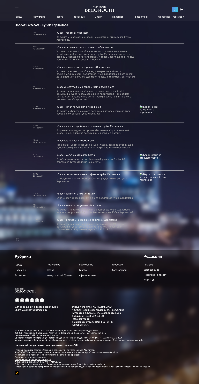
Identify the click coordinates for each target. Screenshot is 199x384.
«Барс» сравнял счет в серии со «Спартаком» (83, 67)
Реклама (148, 264)
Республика (38, 16)
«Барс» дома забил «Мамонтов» (75, 140)
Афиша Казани (87, 275)
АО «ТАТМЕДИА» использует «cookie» (34, 352)
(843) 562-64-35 (103, 321)
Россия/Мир (141, 16)
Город (18, 16)
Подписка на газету (155, 274)
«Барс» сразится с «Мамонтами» (76, 193)
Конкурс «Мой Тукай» (59, 275)
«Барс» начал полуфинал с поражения (79, 106)
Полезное (117, 16)
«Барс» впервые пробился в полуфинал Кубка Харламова (90, 126)
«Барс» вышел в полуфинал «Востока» (79, 205)
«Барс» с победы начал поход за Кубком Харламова (87, 219)
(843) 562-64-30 (94, 315)
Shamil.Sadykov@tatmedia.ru (31, 309)
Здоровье (79, 16)
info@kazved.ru (81, 318)
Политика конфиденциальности (30, 357)
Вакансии (20, 275)
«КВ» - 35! (149, 279)
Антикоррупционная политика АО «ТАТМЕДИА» (38, 362)
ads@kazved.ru (80, 324)
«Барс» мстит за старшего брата (76, 154)
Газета (59, 16)
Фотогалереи (119, 270)
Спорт (98, 16)
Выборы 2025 (151, 269)
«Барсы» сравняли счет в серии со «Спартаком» (85, 47)
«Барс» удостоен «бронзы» (72, 32)
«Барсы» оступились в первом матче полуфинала (85, 86)
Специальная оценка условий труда (33, 359)
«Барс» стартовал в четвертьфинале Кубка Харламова (88, 174)
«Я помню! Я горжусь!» (171, 16)
